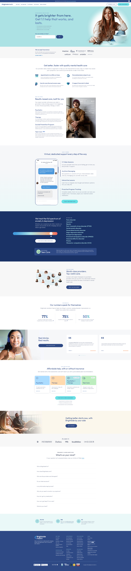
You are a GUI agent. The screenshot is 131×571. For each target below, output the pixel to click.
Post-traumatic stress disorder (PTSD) (79, 226)
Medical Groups (79, 554)
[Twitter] (52, 565)
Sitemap (67, 559)
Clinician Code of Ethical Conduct (92, 553)
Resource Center (80, 544)
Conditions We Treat (59, 553)
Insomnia (69, 222)
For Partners (36, 4)
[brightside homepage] (40, 538)
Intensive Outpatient (59, 547)
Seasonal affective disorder (75, 239)
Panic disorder (71, 220)
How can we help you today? (42, 33)
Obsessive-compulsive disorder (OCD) (78, 243)
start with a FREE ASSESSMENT (65, 397)
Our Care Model (80, 539)
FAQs (67, 546)
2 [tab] (80, 355)
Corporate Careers (69, 552)
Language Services (69, 557)
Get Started (71, 425)
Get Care (18, 4)
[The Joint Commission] (74, 565)
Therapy (57, 539)
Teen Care (57, 542)
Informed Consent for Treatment (91, 542)
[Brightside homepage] (7, 4)
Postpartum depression (74, 234)
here (83, 458)
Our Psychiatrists (69, 544)
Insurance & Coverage (60, 551)
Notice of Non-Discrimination (90, 548)
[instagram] (55, 565)
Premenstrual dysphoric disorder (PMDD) (79, 237)
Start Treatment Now (69, 201)
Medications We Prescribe (60, 555)
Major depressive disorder (75, 232)
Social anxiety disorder (73, 228)
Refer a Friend (68, 555)
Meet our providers (74, 287)
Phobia (68, 241)
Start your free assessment (71, 1)
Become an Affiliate (80, 557)
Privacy (89, 539)
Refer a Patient (43, 4)
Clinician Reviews (80, 541)
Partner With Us (79, 559)
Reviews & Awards (69, 539)
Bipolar (68, 224)
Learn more (38, 55)
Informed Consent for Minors (91, 544)
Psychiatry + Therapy (59, 541)
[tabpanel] (49, 344)
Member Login (111, 4)
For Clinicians (30, 4)
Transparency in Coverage (92, 550)
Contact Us (68, 554)
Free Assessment (123, 4)
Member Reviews (80, 542)
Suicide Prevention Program (59, 545)
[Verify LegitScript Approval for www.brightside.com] (71, 565)
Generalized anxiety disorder (76, 230)
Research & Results (69, 541)
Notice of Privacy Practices (92, 546)
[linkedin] (57, 565)
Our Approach (23, 4)
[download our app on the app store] (37, 564)
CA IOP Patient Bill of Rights (92, 554)
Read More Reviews (50, 345)
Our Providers (68, 542)
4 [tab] (83, 355)
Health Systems (79, 552)
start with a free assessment (45, 240)
